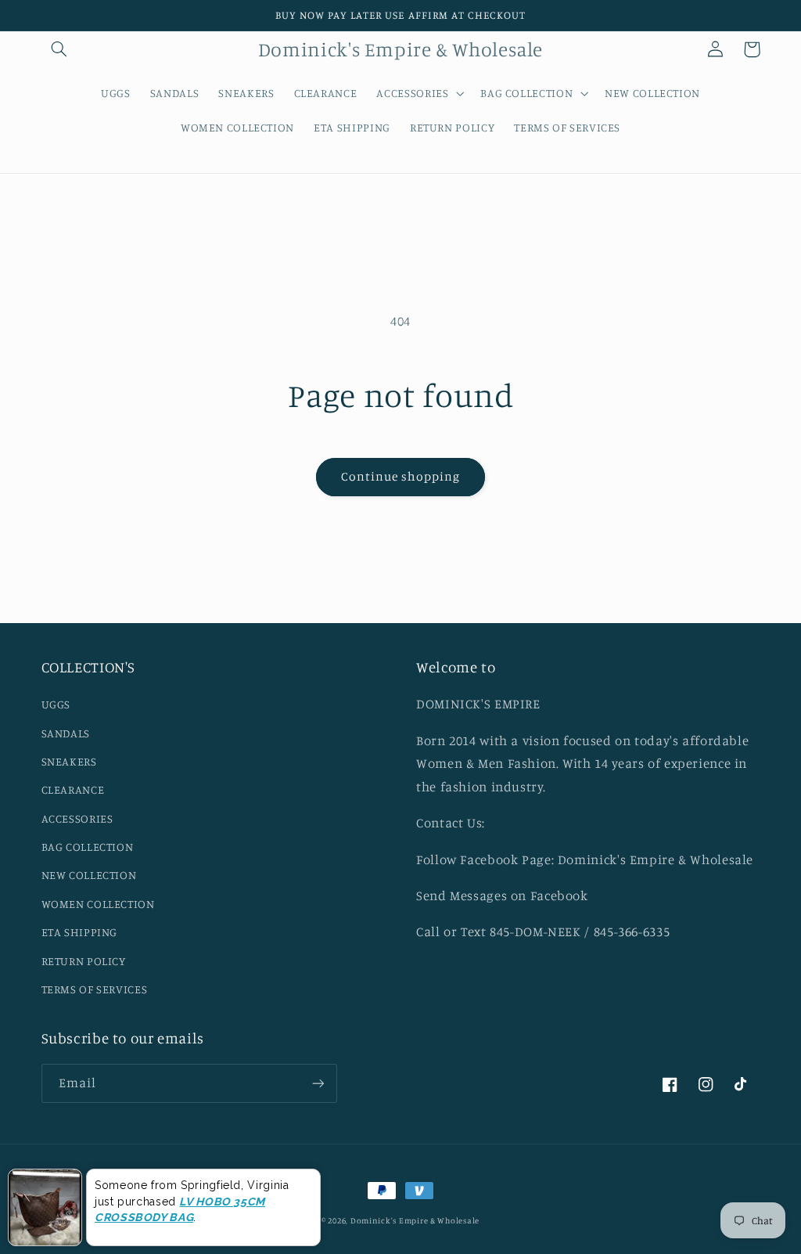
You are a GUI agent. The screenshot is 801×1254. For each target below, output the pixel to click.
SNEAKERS (69, 761)
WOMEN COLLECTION (98, 903)
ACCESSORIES (77, 818)
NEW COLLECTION (89, 874)
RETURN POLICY (83, 961)
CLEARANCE (73, 789)
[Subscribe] (318, 1083)
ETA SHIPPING (79, 932)
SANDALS (65, 733)
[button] (59, 49)
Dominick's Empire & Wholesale (415, 1220)
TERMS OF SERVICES (94, 989)
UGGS (56, 704)
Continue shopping (401, 476)
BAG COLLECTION (87, 846)
